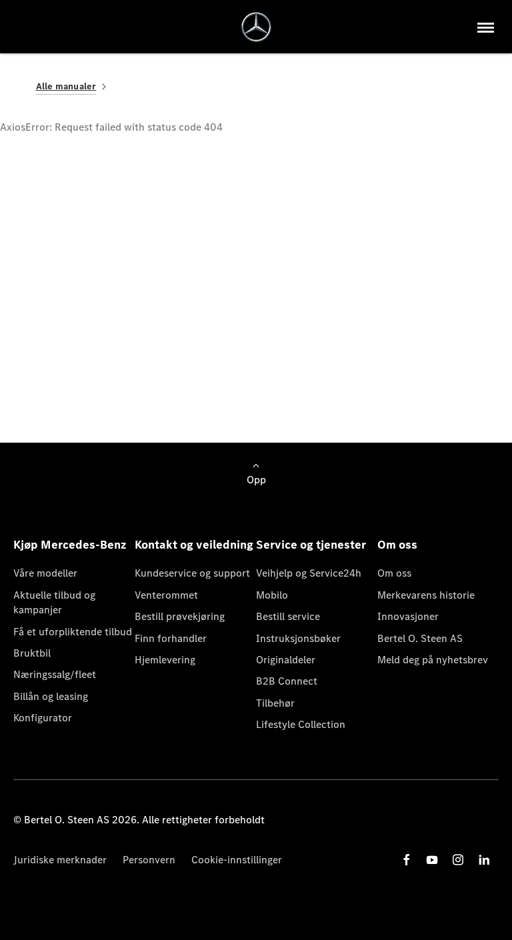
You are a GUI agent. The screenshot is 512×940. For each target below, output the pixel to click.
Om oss (394, 573)
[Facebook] (407, 859)
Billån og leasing (50, 696)
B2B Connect (286, 681)
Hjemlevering (165, 660)
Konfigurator (42, 718)
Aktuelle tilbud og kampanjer (54, 602)
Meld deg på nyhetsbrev (432, 660)
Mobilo (272, 595)
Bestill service (288, 616)
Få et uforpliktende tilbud (72, 632)
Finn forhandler (171, 638)
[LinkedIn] (484, 859)
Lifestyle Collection (300, 724)
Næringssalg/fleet (54, 674)
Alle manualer (66, 86)
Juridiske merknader (60, 860)
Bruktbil (32, 653)
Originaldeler (285, 660)
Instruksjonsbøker (298, 638)
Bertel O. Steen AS (420, 638)
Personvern (149, 860)
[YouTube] (432, 859)
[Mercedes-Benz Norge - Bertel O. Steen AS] (256, 27)
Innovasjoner (408, 616)
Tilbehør (275, 703)
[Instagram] (458, 859)
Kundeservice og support (192, 573)
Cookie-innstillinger (236, 860)
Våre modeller (45, 573)
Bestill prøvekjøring (180, 616)
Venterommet (166, 595)
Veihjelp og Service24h (308, 573)
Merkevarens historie (426, 595)
